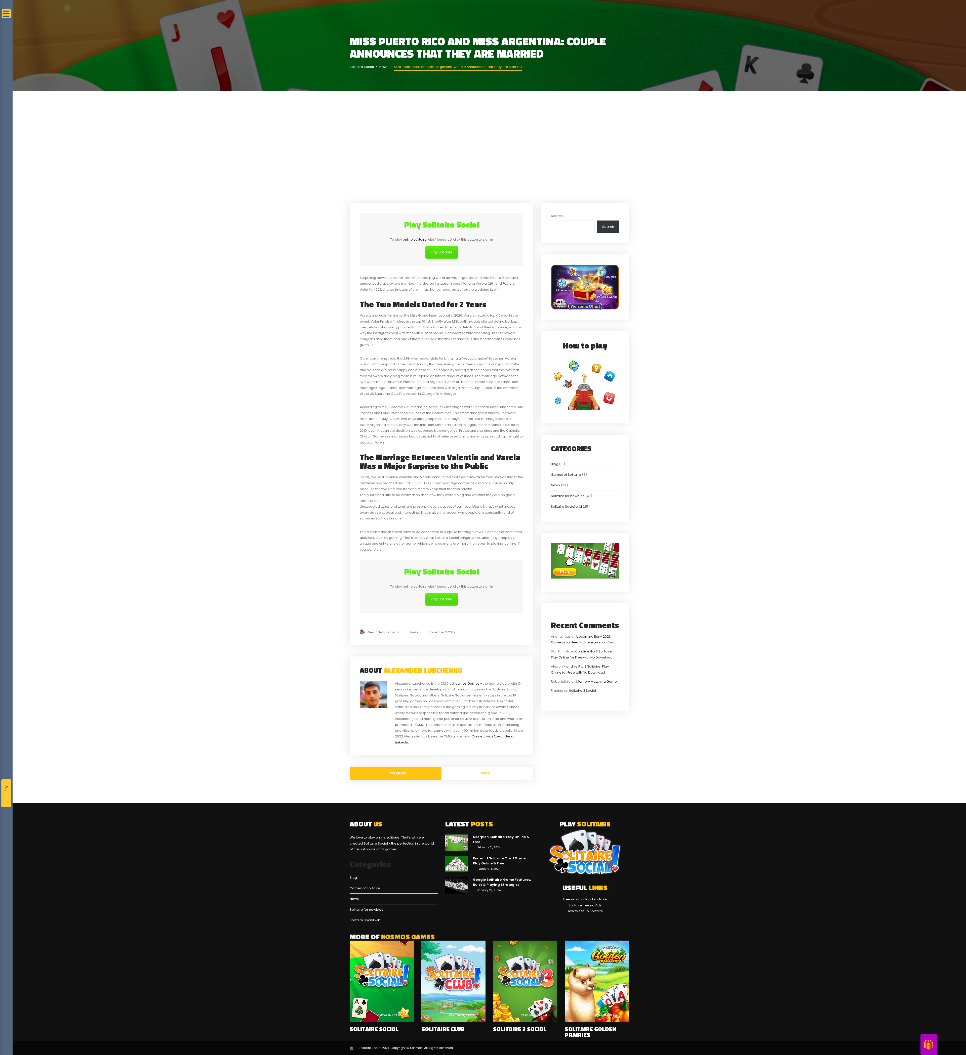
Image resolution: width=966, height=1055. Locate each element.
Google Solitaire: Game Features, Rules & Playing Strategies (502, 882)
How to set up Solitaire (585, 911)
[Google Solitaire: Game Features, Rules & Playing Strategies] (456, 885)
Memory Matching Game (596, 681)
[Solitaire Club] (453, 981)
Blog (554, 464)
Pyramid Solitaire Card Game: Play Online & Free (499, 861)
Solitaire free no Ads (585, 905)
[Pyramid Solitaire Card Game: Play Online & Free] (456, 863)
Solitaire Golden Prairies (590, 1032)
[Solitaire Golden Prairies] (597, 981)
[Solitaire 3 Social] (525, 981)
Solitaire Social (374, 1029)
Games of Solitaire (566, 474)
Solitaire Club (443, 1029)
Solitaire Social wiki (566, 506)
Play (6, 788)
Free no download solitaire (585, 899)
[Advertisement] (489, 147)
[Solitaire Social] (382, 981)
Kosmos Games (466, 683)
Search (557, 215)
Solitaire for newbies (567, 496)
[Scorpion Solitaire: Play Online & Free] (456, 842)
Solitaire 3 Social (582, 690)
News (414, 632)
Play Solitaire (442, 252)
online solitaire (415, 239)
